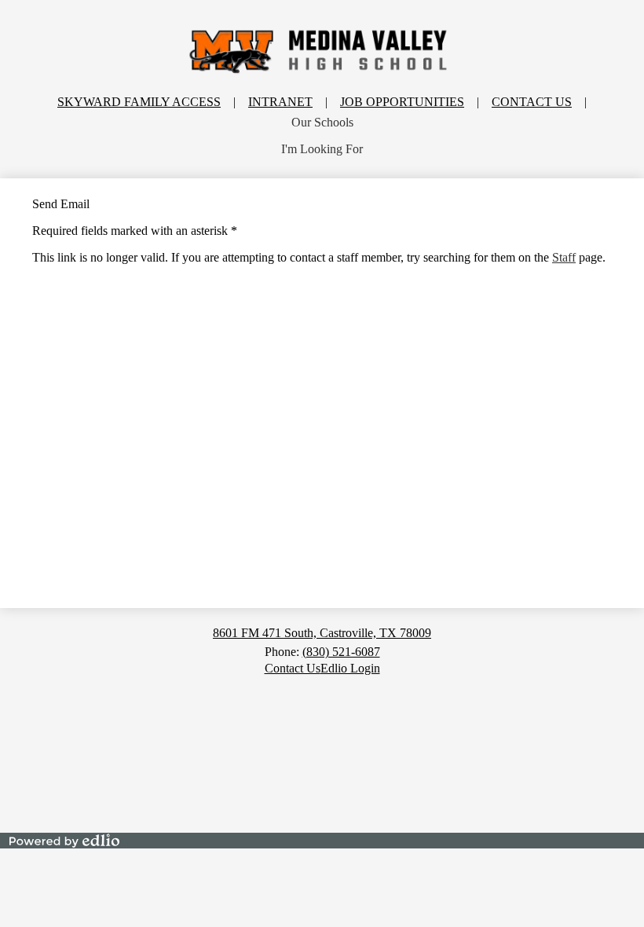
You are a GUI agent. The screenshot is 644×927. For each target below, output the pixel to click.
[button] (322, 122)
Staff (564, 257)
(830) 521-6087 (341, 651)
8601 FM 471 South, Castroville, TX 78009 (322, 632)
